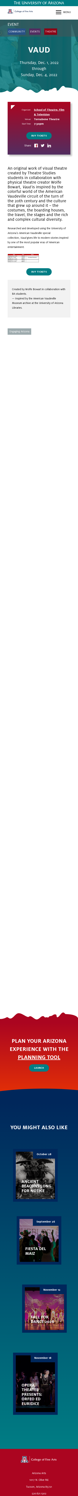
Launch (39, 1068)
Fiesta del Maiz (39, 1240)
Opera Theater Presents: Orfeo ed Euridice (35, 1383)
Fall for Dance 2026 (44, 1308)
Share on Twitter (42, 145)
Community (17, 31)
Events (35, 31)
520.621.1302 (39, 1493)
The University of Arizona (39, 1460)
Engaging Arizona (19, 331)
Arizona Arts (20, 12)
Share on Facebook (36, 145)
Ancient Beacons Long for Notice (35, 1175)
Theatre (50, 31)
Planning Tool (39, 1057)
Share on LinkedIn (49, 145)
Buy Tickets (39, 135)
